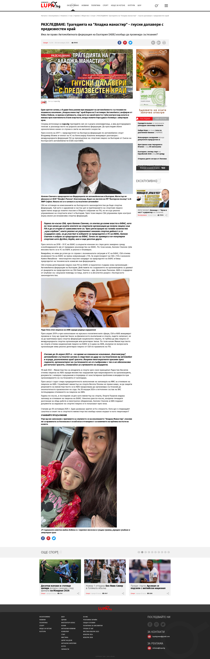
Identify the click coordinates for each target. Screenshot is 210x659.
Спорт (105, 5)
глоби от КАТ (88, 629)
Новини (85, 5)
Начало (44, 16)
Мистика (64, 637)
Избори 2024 (88, 634)
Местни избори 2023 (91, 631)
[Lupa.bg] (43, 103)
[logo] (50, 6)
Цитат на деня (66, 640)
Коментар (65, 631)
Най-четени (160, 119)
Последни (145, 119)
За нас (85, 617)
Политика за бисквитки (93, 626)
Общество (85, 16)
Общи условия (89, 623)
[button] (139, 552)
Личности (65, 649)
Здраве (64, 620)
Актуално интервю (68, 643)
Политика (95, 5)
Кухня (63, 626)
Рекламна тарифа (90, 620)
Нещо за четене (118, 5)
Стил (63, 634)
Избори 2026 (88, 637)
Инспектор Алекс (68, 623)
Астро (63, 646)
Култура (131, 5)
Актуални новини (68, 629)
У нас (71, 16)
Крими (77, 16)
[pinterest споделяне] (125, 42)
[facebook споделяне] (119, 42)
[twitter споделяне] (130, 42)
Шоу (139, 5)
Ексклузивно (73, 5)
